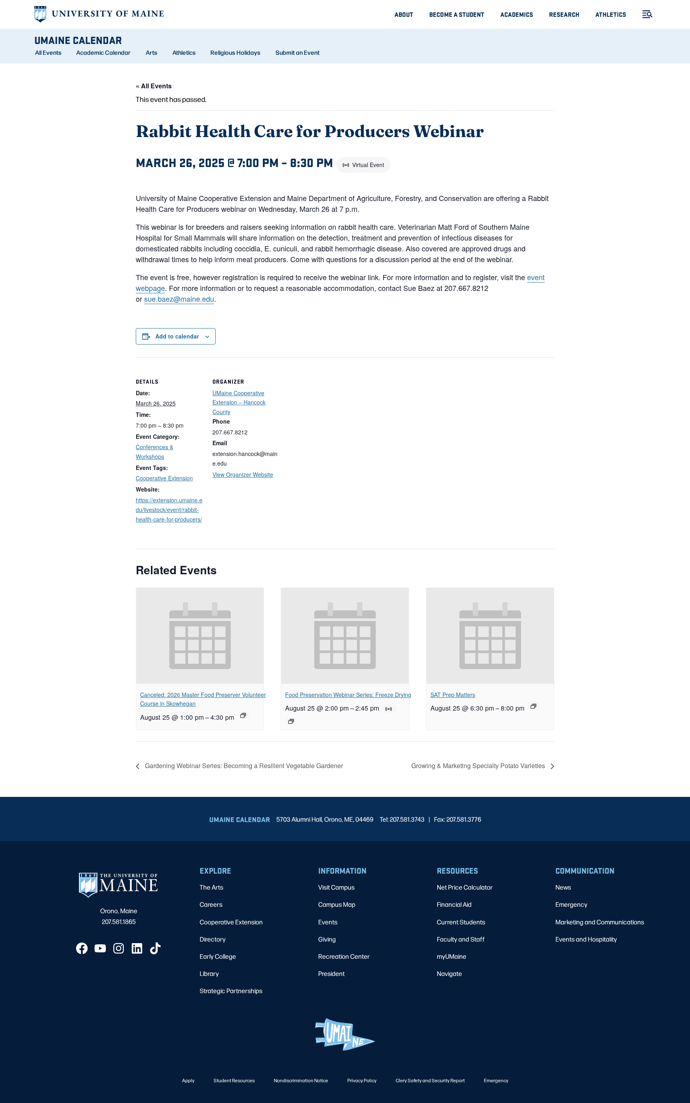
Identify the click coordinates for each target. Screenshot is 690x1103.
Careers (211, 904)
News (563, 887)
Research (564, 14)
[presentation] (200, 636)
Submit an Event (297, 52)
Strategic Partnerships (231, 990)
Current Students (461, 922)
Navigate (449, 973)
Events (327, 922)
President (331, 973)
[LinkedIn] (137, 948)
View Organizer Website (242, 474)
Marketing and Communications (599, 922)
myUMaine (451, 956)
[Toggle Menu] (644, 14)
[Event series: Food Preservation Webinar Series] (291, 721)
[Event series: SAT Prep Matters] (533, 706)
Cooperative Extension (164, 478)
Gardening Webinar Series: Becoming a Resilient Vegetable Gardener (243, 765)
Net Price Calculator (465, 887)
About (404, 14)
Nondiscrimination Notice (301, 1080)
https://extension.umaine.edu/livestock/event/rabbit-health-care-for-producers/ (169, 509)
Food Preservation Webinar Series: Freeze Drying (348, 695)
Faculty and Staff (461, 939)
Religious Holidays (235, 52)
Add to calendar (177, 336)
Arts (151, 52)
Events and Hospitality (586, 939)
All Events (48, 52)
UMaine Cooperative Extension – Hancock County (239, 402)
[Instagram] (119, 948)
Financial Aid (454, 904)
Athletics (610, 14)
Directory (213, 939)
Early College (218, 956)
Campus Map (336, 904)
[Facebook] (82, 948)
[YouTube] (100, 948)
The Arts (211, 887)
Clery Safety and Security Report (430, 1080)
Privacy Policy (362, 1080)
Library (209, 973)
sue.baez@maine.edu (179, 298)
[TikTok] (155, 948)
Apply (188, 1080)
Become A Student (456, 14)
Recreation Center (344, 956)
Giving (327, 939)
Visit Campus (336, 887)
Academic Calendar (103, 52)
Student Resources (234, 1080)
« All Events (154, 85)
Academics (516, 14)
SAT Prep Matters (452, 695)
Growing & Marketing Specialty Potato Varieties (479, 765)
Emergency (571, 904)
